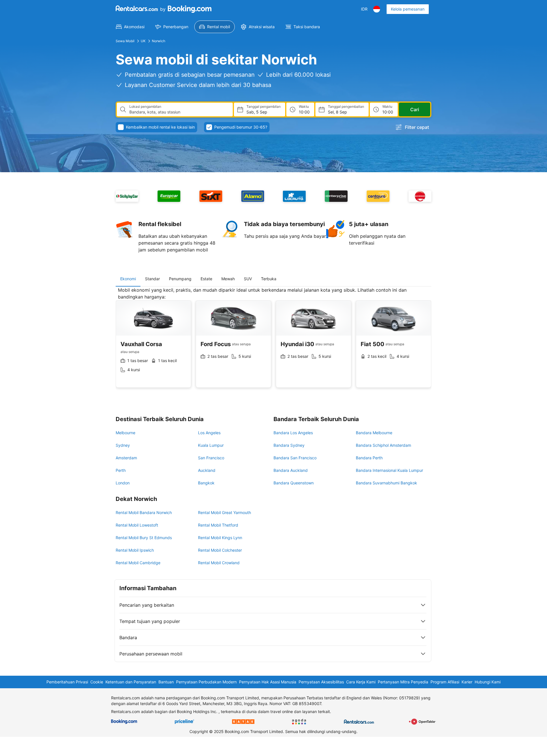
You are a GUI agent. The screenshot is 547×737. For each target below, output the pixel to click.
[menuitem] (130, 27)
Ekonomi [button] (128, 278)
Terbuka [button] (268, 278)
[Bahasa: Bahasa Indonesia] (377, 9)
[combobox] (178, 112)
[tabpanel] (273, 342)
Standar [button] (152, 278)
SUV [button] (248, 278)
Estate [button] (206, 278)
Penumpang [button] (180, 278)
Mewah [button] (228, 278)
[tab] (128, 278)
